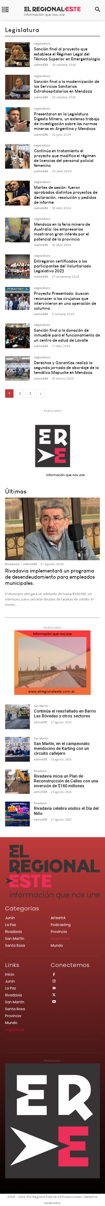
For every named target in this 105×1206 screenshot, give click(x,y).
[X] (54, 995)
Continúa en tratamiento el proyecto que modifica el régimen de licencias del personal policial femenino (65, 158)
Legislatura (42, 44)
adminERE (41, 65)
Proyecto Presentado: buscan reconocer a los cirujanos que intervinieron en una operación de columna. (65, 301)
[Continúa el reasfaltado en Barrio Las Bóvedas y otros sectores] (17, 716)
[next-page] (40, 393)
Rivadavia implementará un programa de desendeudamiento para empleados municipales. (50, 576)
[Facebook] (54, 975)
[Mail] (54, 988)
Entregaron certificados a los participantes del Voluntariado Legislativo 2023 (62, 266)
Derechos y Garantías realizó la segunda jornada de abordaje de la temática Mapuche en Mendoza (66, 367)
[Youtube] (54, 1002)
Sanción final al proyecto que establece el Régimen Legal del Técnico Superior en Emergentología (67, 53)
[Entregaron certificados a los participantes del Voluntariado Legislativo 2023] (17, 266)
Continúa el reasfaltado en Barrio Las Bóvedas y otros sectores (65, 713)
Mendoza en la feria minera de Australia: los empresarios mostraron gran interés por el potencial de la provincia (62, 232)
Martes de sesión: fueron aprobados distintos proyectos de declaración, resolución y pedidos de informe (65, 195)
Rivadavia (12, 564)
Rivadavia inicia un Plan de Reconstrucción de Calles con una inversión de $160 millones (66, 781)
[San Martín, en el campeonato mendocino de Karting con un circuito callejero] (17, 749)
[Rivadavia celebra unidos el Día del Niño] (17, 814)
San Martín (41, 706)
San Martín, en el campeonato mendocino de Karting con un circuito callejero (62, 748)
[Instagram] (54, 981)
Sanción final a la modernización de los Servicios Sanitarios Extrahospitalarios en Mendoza (66, 86)
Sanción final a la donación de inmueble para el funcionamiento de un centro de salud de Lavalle (67, 335)
